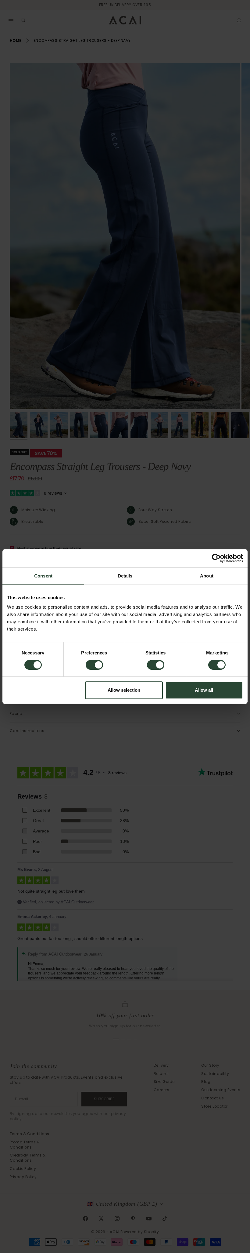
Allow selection (124, 690)
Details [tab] (125, 575)
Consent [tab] (43, 575)
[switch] (94, 665)
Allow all (204, 690)
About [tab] (206, 575)
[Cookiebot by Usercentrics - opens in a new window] (216, 558)
